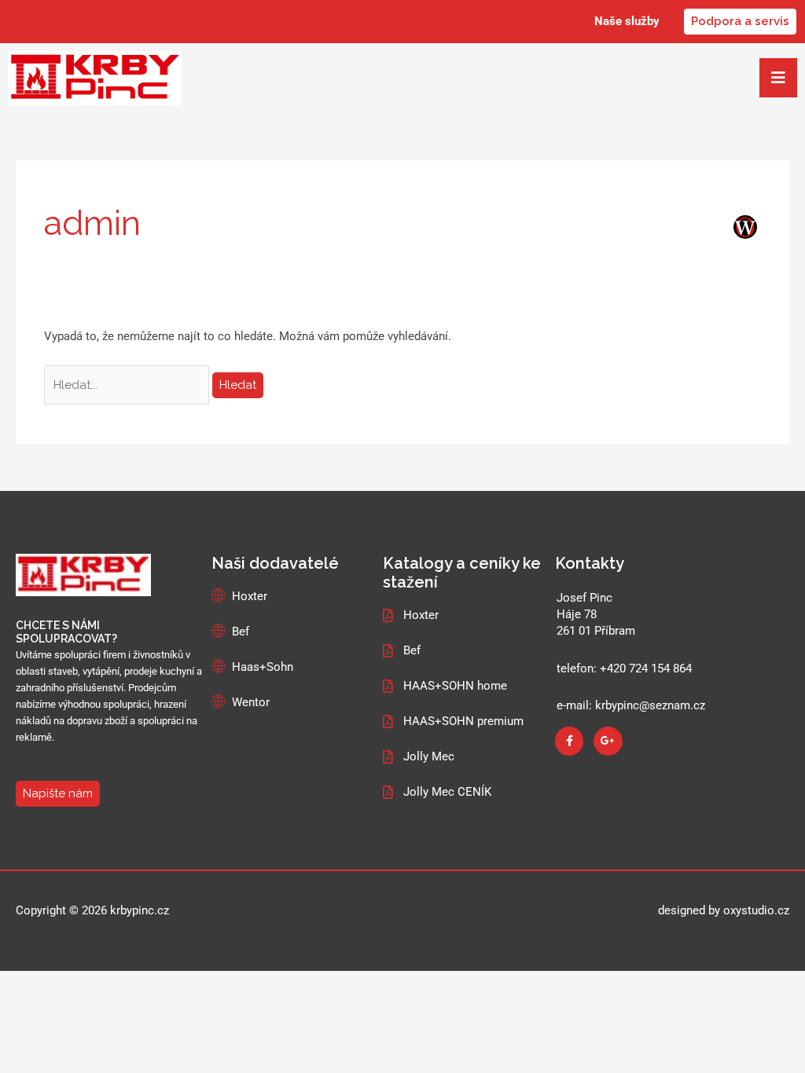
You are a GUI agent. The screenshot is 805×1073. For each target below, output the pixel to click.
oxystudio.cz (756, 910)
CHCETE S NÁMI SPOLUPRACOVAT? (66, 632)
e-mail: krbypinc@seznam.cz (631, 705)
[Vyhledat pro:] (128, 385)
